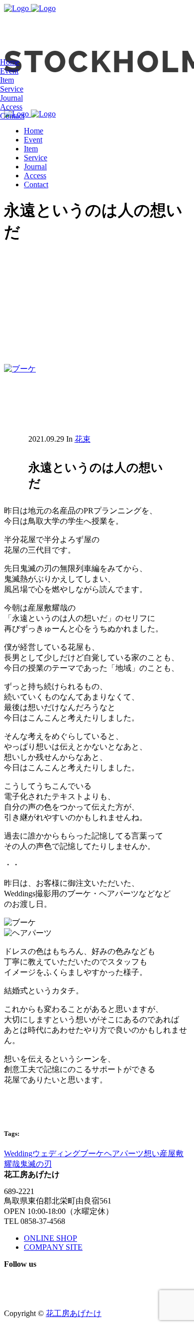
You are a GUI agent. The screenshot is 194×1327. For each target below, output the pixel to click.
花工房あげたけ (73, 1313)
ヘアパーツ (124, 1153)
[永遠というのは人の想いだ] (20, 368)
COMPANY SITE (53, 1247)
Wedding (18, 1153)
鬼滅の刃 (36, 1164)
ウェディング (56, 1153)
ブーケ (92, 1153)
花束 (83, 439)
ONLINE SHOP (50, 1238)
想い (152, 1153)
